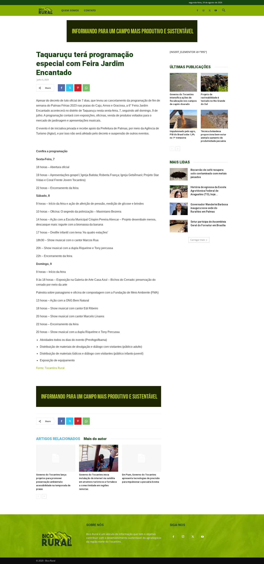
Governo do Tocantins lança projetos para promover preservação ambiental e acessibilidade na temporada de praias (53, 481)
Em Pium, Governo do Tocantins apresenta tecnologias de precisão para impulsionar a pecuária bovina (141, 478)
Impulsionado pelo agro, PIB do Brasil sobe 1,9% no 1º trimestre (183, 134)
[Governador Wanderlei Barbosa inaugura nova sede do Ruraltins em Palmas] (179, 209)
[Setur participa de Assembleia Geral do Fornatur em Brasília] (179, 226)
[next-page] (44, 496)
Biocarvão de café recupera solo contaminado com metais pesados (209, 173)
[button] (223, 10)
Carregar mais (197, 239)
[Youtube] (215, 10)
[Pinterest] (78, 87)
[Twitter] (209, 10)
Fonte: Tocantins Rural (50, 368)
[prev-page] (38, 496)
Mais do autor (95, 439)
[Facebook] (197, 10)
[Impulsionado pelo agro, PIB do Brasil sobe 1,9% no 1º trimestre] (183, 119)
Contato (90, 10)
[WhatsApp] (86, 87)
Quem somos (70, 10)
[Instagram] (203, 10)
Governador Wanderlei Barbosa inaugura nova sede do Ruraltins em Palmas (209, 208)
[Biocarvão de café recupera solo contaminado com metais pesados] (179, 174)
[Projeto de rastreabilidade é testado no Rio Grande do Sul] (214, 82)
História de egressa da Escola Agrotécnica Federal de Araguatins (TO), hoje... (208, 191)
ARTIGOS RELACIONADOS (58, 439)
